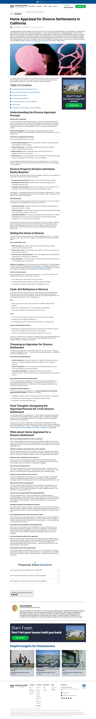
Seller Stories (32, 690)
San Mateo (39, 267)
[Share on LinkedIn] (18, 13)
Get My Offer (81, 6)
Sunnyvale (38, 703)
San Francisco (38, 689)
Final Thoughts (16, 104)
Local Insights (17, 665)
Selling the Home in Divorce (19, 95)
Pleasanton (49, 267)
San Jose (38, 693)
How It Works (32, 6)
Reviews (39, 6)
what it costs (63, 39)
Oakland (38, 691)
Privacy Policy (54, 687)
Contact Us (31, 693)
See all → (38, 706)
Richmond (38, 687)
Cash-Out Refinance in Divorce (20, 98)
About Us (31, 687)
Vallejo (37, 700)
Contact (55, 6)
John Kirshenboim (17, 27)
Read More (14, 674)
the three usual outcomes (38, 40)
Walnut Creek (32, 267)
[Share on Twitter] (17, 13)
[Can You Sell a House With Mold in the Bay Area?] (74, 659)
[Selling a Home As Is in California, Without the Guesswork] (48, 659)
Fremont (38, 694)
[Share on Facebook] (15, 13)
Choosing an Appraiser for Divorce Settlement (24, 101)
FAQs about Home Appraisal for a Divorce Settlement (26, 107)
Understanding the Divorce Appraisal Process (24, 89)
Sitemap (45, 690)
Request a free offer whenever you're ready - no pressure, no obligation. (34, 427)
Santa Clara (38, 698)
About (50, 6)
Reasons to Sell (69, 665)
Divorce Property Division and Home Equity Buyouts (26, 92)
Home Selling (43, 665)
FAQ (44, 688)
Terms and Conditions (53, 689)
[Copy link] (20, 13)
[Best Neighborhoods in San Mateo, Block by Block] (22, 659)
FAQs (45, 6)
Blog (44, 687)
